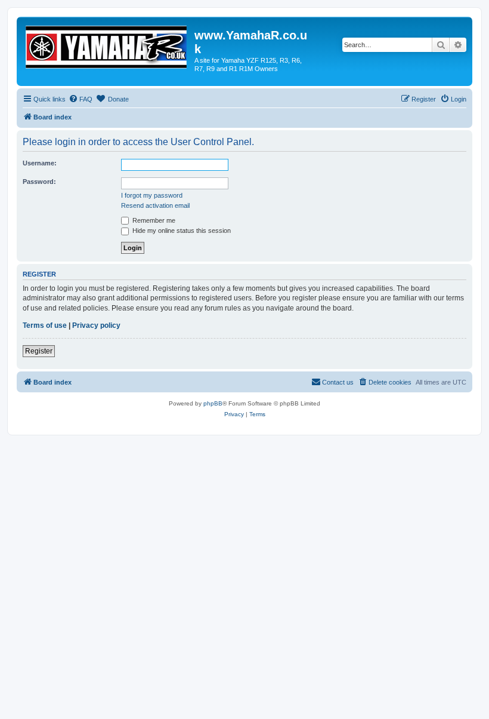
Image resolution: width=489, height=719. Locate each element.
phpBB (212, 403)
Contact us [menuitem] (338, 382)
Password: (39, 181)
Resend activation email (155, 205)
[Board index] (107, 45)
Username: (40, 163)
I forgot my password (151, 195)
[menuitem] (80, 99)
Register (38, 351)
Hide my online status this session (181, 230)
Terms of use (45, 325)
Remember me (153, 220)
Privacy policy (96, 325)
